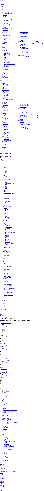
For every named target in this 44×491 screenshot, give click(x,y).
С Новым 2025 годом (2, 468)
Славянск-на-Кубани (5, 162)
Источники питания (6, 203)
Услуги (3, 261)
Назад (4, 168)
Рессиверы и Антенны (6, 249)
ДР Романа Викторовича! (3, 469)
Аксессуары (5, 176)
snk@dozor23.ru (2, 482)
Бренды (1, 480)
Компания (1, 472)
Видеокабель (6, 209)
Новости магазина (3, 465)
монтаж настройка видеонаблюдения (8, 283)
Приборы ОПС (7, 239)
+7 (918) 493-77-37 (2, 4)
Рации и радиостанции (6, 245)
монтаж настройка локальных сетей (8, 291)
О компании (1, 473)
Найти (1, 490)
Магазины (1, 475)
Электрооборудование (15, 317)
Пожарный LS (7, 217)
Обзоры (1, 477)
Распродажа (23, 316)
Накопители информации (12, 316)
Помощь (1, 479)
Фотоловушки (11, 317)
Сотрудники (1, 474)
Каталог (4, 166)
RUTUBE (3, 488)
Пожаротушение (7, 235)
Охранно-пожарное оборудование (18, 316)
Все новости (1, 467)
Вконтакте (3, 311)
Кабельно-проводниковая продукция (8, 207)
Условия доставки (2, 478)
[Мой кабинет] (0, 157)
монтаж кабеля (5, 279)
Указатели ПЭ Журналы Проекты (6, 317)
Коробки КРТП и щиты (6, 316)
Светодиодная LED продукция (7, 252)
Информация (1, 476)
